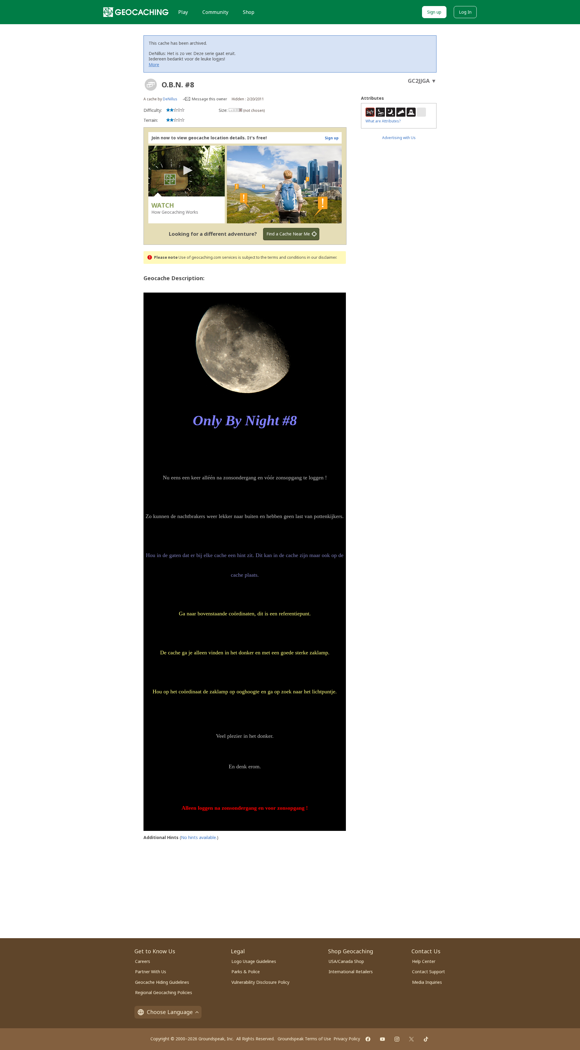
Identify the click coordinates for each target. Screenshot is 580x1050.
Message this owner (209, 99)
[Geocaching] (136, 12)
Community (215, 12)
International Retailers (351, 971)
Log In (465, 12)
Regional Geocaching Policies (163, 992)
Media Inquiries (427, 982)
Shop (248, 12)
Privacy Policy (347, 1039)
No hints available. (199, 837)
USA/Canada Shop (346, 961)
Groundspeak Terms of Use (304, 1039)
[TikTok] (426, 1039)
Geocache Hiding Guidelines (162, 982)
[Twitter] (411, 1039)
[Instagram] (397, 1039)
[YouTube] (382, 1039)
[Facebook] (368, 1039)
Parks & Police (245, 971)
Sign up (434, 12)
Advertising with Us (399, 137)
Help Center (423, 961)
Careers (142, 961)
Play (183, 12)
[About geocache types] (150, 84)
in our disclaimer (321, 257)
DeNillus (170, 99)
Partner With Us (150, 971)
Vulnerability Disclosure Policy (260, 982)
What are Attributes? (383, 121)
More (154, 64)
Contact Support (428, 971)
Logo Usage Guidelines (253, 961)
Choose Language (170, 1012)
